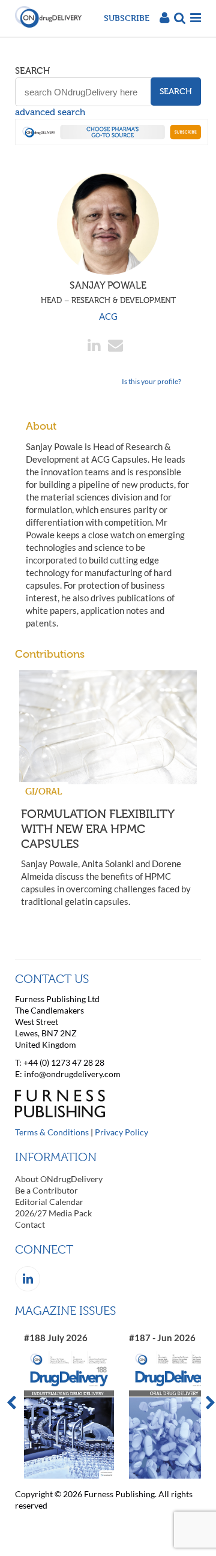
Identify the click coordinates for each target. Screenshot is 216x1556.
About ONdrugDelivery (59, 1179)
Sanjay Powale (108, 292)
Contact (30, 1224)
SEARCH (32, 70)
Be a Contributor (46, 1190)
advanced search (50, 112)
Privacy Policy (121, 1132)
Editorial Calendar (49, 1202)
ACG (108, 316)
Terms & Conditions (52, 1132)
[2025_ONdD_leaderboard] (111, 141)
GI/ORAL (43, 791)
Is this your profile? (151, 381)
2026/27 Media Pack (53, 1213)
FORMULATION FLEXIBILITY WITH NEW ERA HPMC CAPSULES (97, 829)
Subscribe (126, 18)
